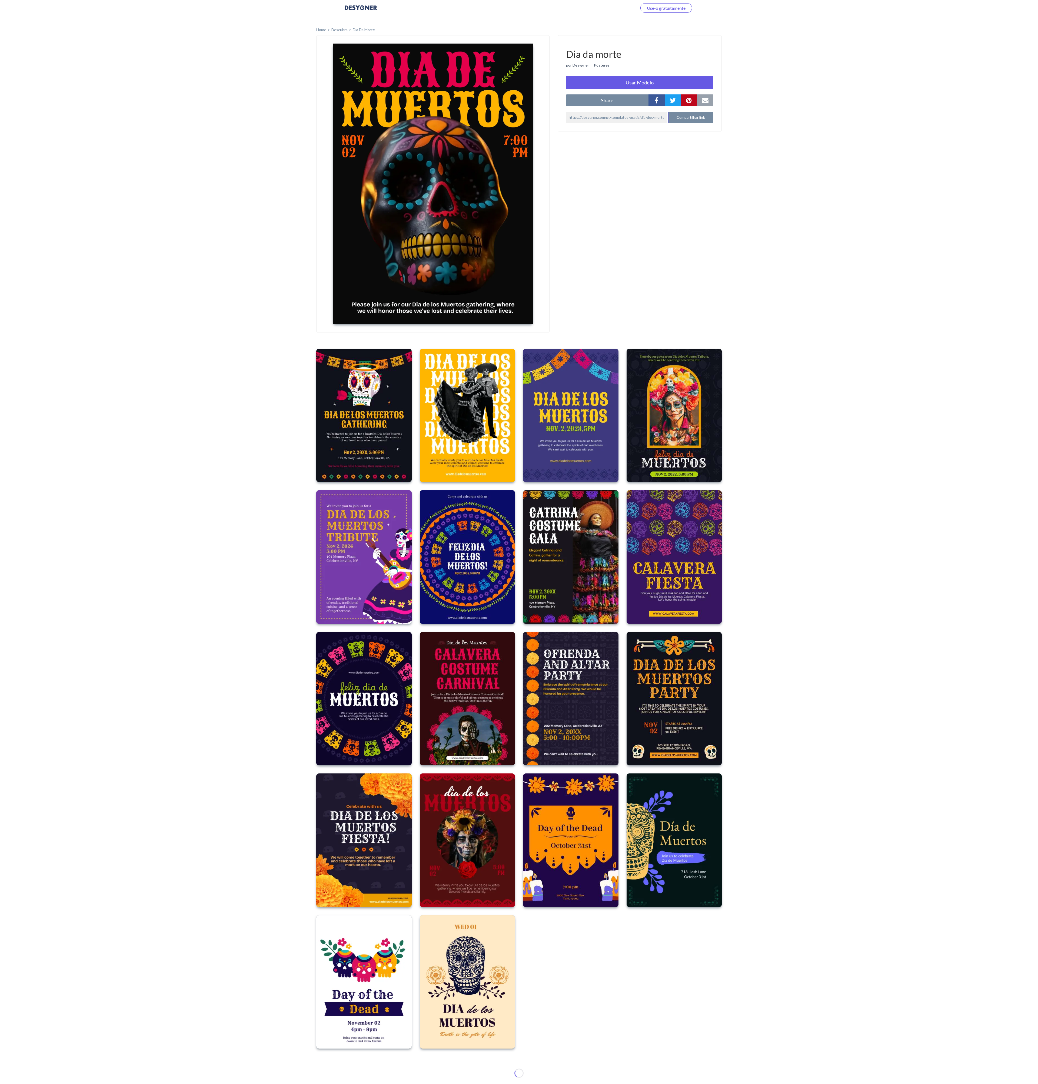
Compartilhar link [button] (691, 117)
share (607, 100)
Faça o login (620, 8)
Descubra (339, 29)
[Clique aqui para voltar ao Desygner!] (361, 11)
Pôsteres (602, 65)
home (321, 29)
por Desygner (577, 65)
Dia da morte (364, 29)
